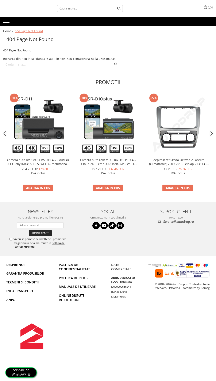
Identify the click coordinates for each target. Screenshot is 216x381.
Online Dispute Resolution (71, 297)
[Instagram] (120, 225)
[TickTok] (112, 225)
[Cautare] (119, 8)
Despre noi (15, 265)
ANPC (10, 300)
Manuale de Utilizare (77, 286)
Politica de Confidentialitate (74, 267)
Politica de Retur (74, 278)
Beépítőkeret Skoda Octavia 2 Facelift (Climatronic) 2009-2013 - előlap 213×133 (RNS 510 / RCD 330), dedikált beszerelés (178, 162)
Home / (8, 31)
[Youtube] (104, 225)
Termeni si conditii (22, 282)
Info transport (19, 291)
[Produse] (7, 22)
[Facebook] (96, 225)
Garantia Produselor (25, 273)
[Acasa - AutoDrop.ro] (24, 8)
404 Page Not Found (29, 31)
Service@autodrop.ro (178, 221)
